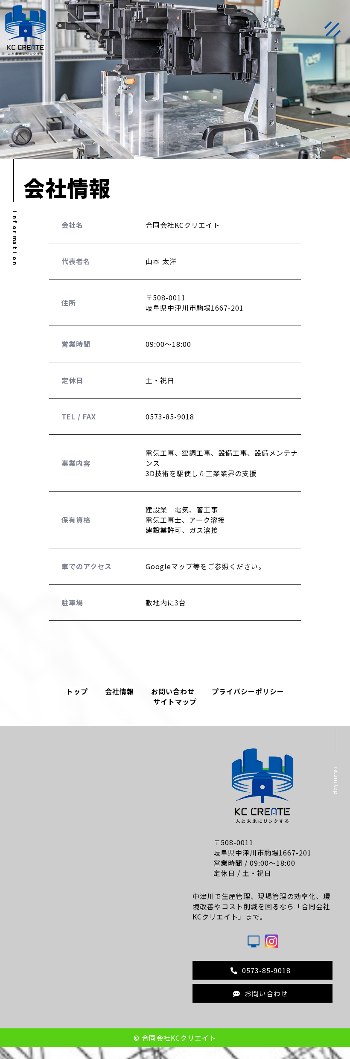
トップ (77, 695)
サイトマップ (175, 705)
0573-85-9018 (266, 974)
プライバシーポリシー (248, 695)
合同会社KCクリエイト (179, 1042)
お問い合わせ (173, 695)
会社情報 (119, 695)
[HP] (253, 947)
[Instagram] (271, 947)
